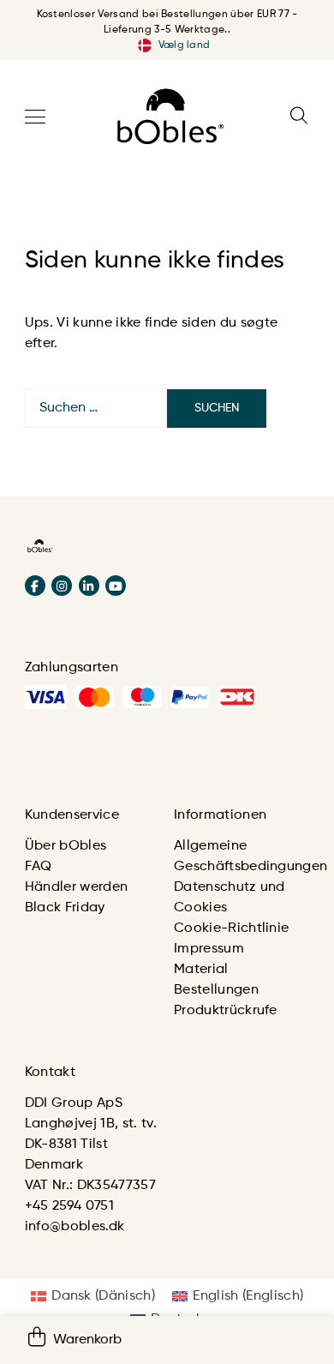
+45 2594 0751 (69, 1206)
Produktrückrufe (225, 1011)
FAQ (38, 867)
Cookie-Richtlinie (231, 928)
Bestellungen (216, 990)
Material (201, 969)
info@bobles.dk (74, 1227)
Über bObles (66, 846)
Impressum (209, 949)
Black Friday (65, 908)
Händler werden (76, 887)
